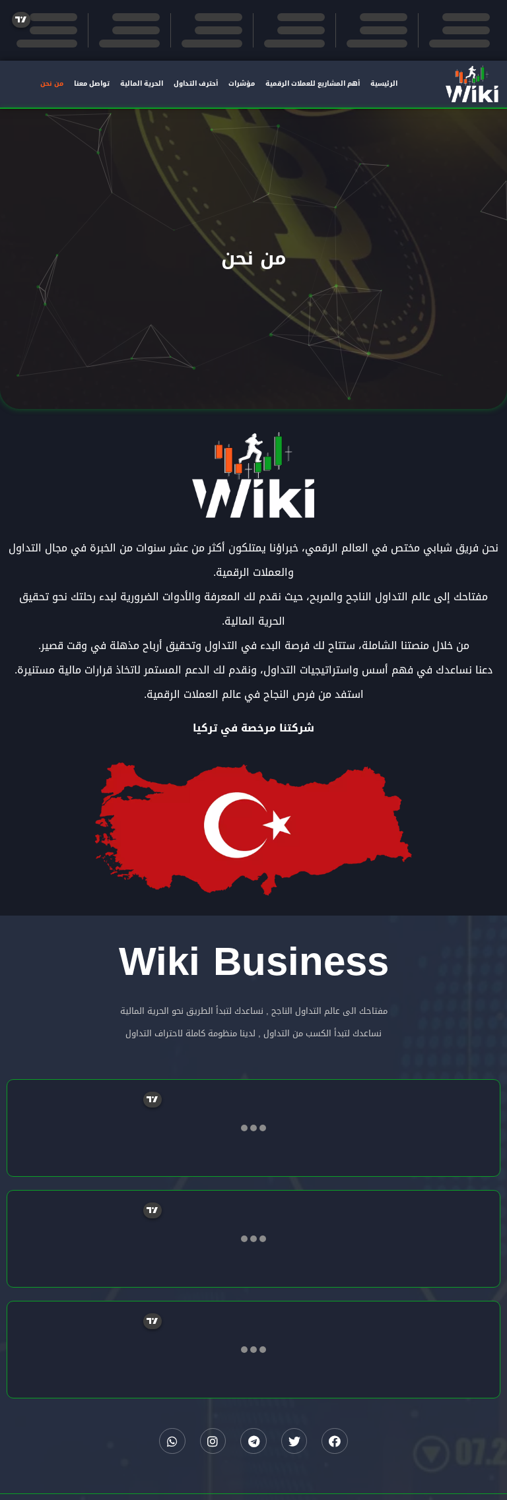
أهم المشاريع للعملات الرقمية (312, 83)
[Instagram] (213, 1441)
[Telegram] (253, 1441)
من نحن (51, 83)
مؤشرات (241, 83)
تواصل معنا (92, 83)
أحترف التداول (196, 83)
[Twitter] (294, 1441)
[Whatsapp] (172, 1441)
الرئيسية (383, 83)
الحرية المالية (141, 83)
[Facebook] (334, 1441)
